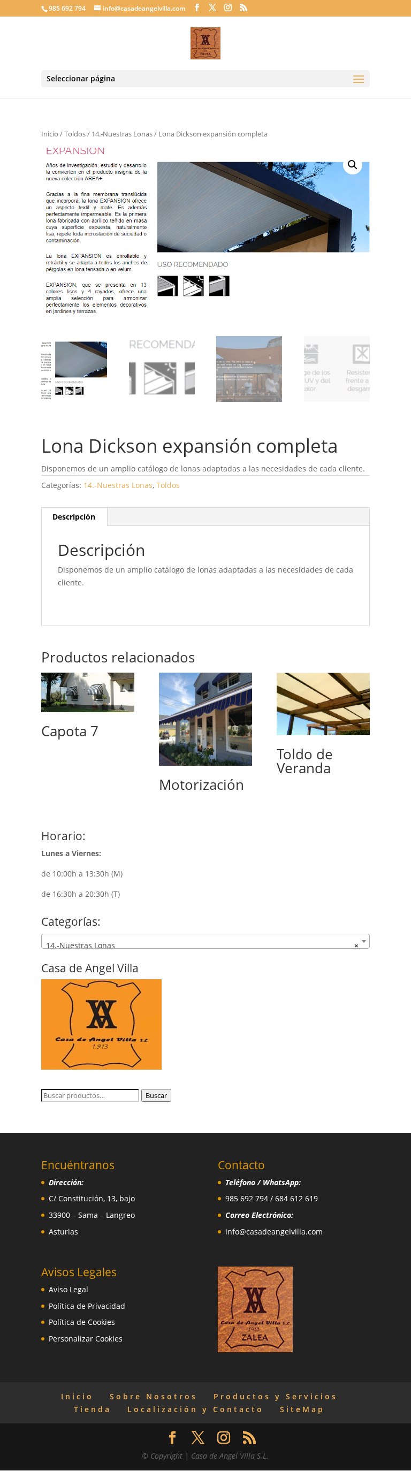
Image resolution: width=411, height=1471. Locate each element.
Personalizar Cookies (86, 1338)
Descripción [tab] (73, 517)
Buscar (156, 1095)
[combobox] (205, 941)
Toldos (75, 134)
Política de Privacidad (87, 1306)
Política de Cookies (82, 1322)
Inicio (49, 134)
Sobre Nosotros (153, 1396)
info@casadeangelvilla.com (274, 1231)
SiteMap (302, 1409)
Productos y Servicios (276, 1396)
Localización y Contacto (195, 1409)
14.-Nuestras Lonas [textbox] (202, 945)
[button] (352, 164)
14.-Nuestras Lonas (122, 134)
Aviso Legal (68, 1289)
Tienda (92, 1409)
